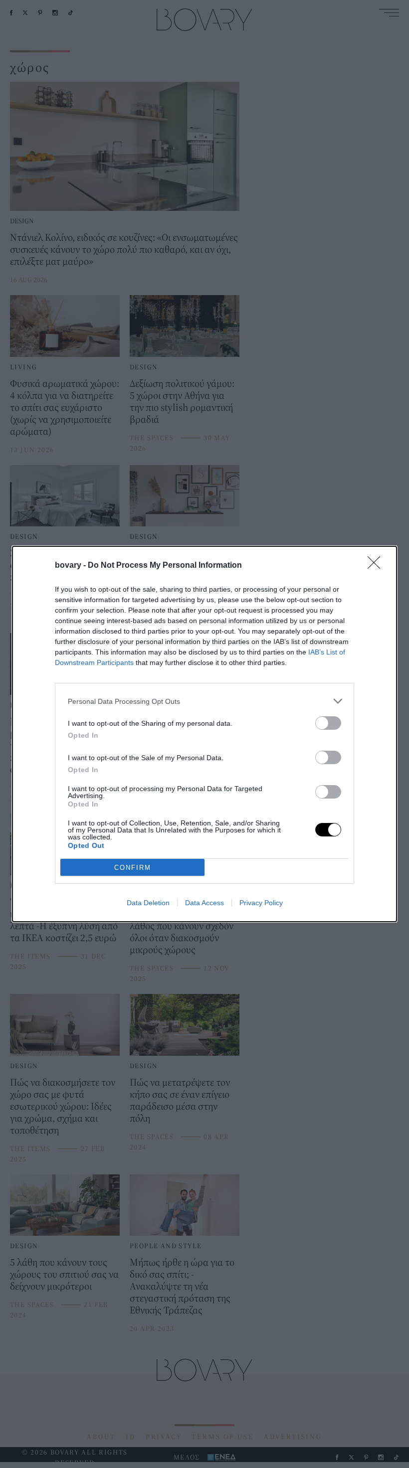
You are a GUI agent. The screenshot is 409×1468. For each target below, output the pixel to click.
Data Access (204, 903)
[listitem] (204, 701)
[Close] (377, 565)
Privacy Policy (261, 903)
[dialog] (204, 734)
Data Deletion (148, 903)
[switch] (328, 723)
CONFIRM (132, 867)
